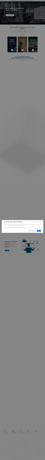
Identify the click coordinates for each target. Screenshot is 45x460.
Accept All (39, 230)
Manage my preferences (32, 230)
